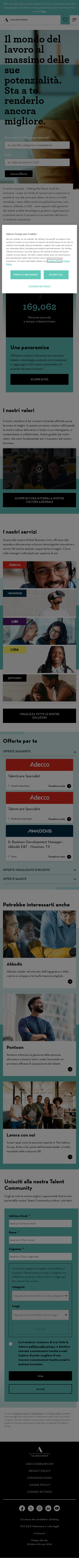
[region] (39, 259)
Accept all (56, 274)
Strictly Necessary (25, 274)
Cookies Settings (39, 286)
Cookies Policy (54, 261)
